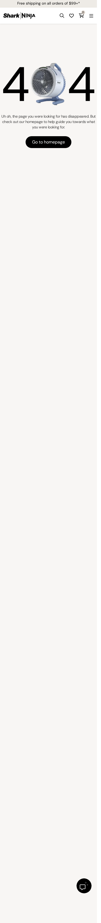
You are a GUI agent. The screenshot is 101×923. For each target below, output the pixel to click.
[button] (62, 15)
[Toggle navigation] (91, 15)
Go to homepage (48, 142)
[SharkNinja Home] (19, 15)
